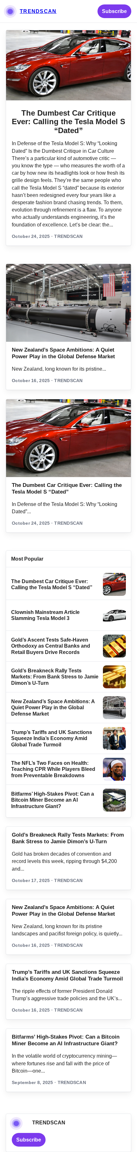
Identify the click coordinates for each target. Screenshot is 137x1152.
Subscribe (114, 11)
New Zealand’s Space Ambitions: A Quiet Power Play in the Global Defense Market (53, 708)
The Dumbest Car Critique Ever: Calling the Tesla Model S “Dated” (68, 122)
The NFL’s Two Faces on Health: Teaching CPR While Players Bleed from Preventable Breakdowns (53, 769)
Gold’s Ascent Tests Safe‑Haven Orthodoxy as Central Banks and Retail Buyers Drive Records (50, 646)
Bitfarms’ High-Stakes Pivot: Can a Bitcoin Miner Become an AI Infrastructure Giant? (52, 800)
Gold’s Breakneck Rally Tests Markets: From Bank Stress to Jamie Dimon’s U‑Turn (54, 677)
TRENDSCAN (38, 11)
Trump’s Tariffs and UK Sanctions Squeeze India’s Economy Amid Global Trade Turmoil (51, 738)
